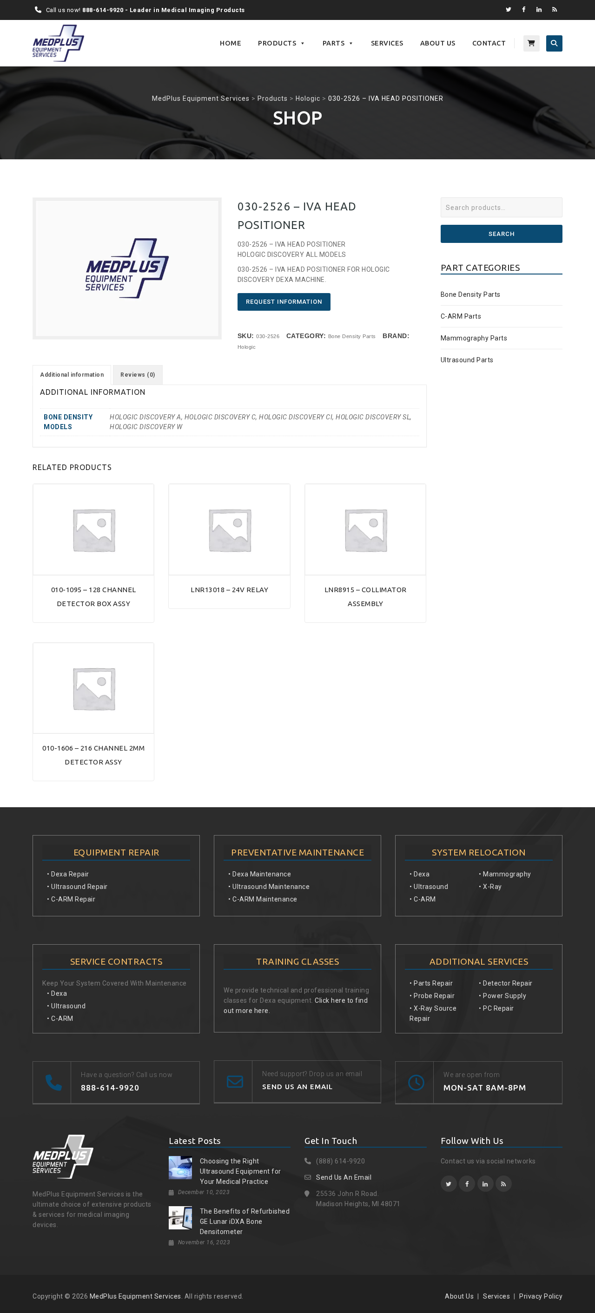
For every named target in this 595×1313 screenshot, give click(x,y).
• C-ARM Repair (71, 899)
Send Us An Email (343, 1177)
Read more (93, 570)
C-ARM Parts (461, 316)
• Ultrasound (66, 1006)
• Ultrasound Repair (77, 886)
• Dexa (57, 993)
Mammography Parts (474, 338)
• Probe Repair (432, 995)
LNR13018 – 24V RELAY (229, 590)
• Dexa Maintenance (259, 874)
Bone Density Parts (352, 336)
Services (387, 43)
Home (230, 43)
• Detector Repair (506, 983)
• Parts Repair (431, 983)
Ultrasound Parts (467, 360)
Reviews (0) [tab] (137, 375)
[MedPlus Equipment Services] (58, 43)
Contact (489, 43)
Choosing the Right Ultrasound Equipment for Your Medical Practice (240, 1171)
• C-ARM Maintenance (263, 899)
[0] (531, 43)
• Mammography (505, 874)
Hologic (247, 347)
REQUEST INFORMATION (284, 301)
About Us (438, 43)
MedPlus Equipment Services (135, 1296)
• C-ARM (60, 1018)
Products (277, 43)
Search (502, 233)
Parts (334, 43)
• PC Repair (496, 1008)
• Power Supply (502, 995)
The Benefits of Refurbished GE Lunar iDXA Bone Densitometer (245, 1221)
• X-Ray (490, 886)
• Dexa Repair (68, 874)
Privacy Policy (540, 1296)
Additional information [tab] (72, 375)
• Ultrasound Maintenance (269, 886)
